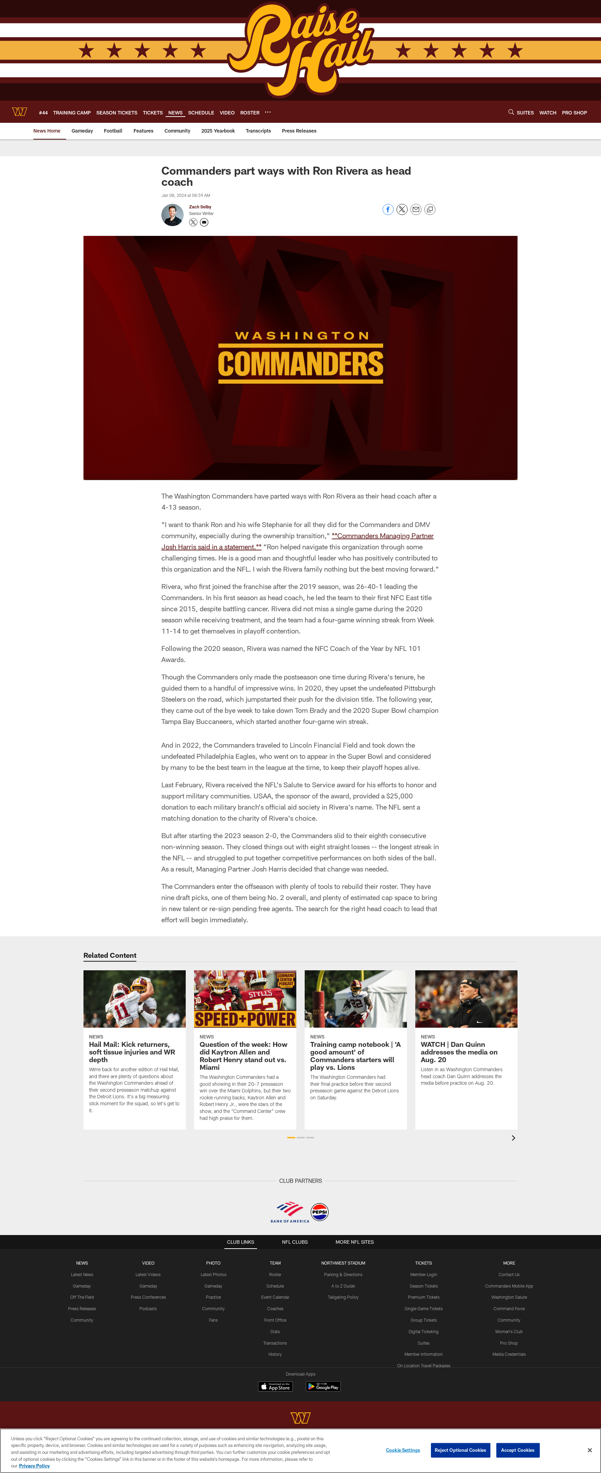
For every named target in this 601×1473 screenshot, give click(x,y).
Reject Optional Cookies (461, 1450)
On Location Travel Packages (423, 1365)
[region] (300, 1450)
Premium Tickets (424, 1297)
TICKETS (423, 1262)
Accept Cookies (518, 1450)
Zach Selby (200, 206)
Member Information (423, 1354)
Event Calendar (275, 1297)
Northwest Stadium (343, 1262)
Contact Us (509, 1274)
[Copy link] (429, 210)
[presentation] (515, 1138)
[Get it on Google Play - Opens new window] (323, 1390)
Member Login (423, 1274)
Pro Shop (509, 1342)
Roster (275, 1274)
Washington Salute (509, 1297)
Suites (424, 1342)
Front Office (275, 1319)
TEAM (275, 1262)
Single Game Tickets (423, 1308)
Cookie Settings (403, 1450)
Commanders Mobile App (509, 1285)
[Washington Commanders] (300, 1419)
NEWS (82, 1262)
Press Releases (82, 1308)
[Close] (590, 1450)
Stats (275, 1331)
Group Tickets (424, 1319)
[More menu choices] (268, 112)
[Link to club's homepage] (19, 111)
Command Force (509, 1308)
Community (82, 1319)
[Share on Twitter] (402, 213)
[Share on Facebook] (388, 213)
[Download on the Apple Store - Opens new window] (275, 1387)
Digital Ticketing (424, 1331)
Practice (213, 1297)
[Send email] (416, 213)
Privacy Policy (34, 1465)
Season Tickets (424, 1285)
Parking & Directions (343, 1274)
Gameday (82, 1285)
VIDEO (148, 1262)
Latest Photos (213, 1274)
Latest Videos (148, 1274)
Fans (213, 1319)
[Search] (511, 112)
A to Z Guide (343, 1285)
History (275, 1354)
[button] (291, 1137)
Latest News (82, 1274)
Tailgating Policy (343, 1297)
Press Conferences (148, 1297)
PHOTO (213, 1262)
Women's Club (509, 1331)
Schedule (275, 1285)
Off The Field (82, 1297)
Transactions (275, 1342)
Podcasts (148, 1308)
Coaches (275, 1308)
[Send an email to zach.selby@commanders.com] (204, 222)
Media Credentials (509, 1354)
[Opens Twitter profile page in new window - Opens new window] (193, 222)
